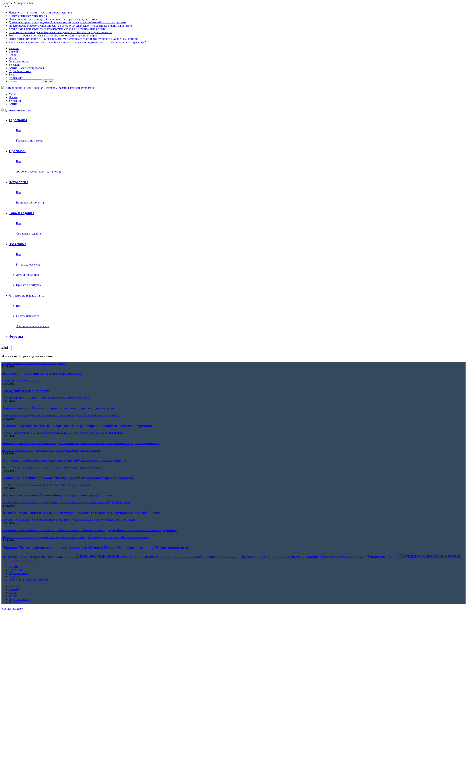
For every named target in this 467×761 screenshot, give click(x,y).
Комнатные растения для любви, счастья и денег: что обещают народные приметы (60, 32)
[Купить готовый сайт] (16, 110)
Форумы (16, 336)
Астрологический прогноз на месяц (38, 171)
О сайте (13, 566)
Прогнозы (17, 151)
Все (18, 130)
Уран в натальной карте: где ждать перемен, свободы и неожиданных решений (58, 28)
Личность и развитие (26, 295)
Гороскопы (18, 120)
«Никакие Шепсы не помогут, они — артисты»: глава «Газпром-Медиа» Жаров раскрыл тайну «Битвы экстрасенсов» (95, 547)
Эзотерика (17, 244)
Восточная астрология (30, 202)
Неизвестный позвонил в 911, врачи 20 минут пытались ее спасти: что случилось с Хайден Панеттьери (73, 38)
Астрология (18, 182)
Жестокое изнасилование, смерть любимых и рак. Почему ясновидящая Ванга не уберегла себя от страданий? (77, 42)
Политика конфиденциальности (29, 579)
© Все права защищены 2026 (19, 560)
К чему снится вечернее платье (28, 15)
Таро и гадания (21, 213)
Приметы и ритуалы (28, 284)
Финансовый (378, 556)
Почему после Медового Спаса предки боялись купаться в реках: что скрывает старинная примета (70, 25)
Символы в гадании (28, 233)
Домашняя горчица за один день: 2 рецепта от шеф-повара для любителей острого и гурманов (67, 22)
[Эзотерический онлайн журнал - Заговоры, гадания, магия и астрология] (47, 87)
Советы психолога (27, 315)
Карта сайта (16, 570)
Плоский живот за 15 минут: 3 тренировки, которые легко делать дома (53, 19)
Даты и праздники (27, 274)
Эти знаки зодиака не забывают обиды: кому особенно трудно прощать (53, 35)
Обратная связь (18, 573)
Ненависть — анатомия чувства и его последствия (40, 12)
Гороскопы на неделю (29, 140)
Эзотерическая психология (32, 326)
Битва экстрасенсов (28, 264)
